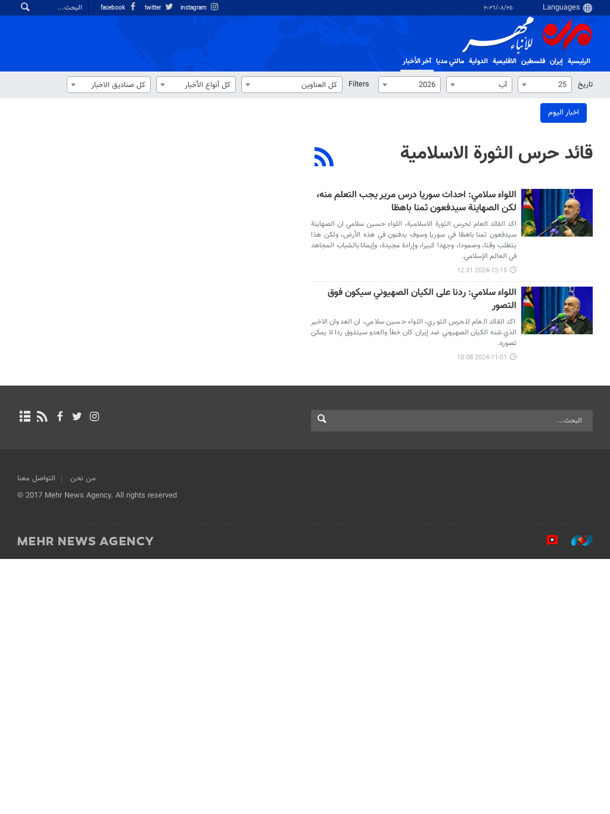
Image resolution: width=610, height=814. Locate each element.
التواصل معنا (36, 478)
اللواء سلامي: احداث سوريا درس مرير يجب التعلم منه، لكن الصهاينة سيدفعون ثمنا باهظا (416, 202)
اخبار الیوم (563, 113)
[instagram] (94, 417)
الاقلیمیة (504, 61)
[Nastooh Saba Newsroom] (576, 540)
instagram (194, 8)
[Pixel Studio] (546, 540)
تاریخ (585, 85)
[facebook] (59, 417)
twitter (154, 8)
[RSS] (324, 158)
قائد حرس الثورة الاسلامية (496, 154)
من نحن (83, 478)
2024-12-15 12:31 (482, 271)
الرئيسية (579, 61)
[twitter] (77, 417)
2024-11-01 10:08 (482, 358)
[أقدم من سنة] (557, 213)
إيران (556, 61)
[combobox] (545, 84)
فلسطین (533, 61)
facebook (114, 8)
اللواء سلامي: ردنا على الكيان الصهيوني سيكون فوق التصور (422, 300)
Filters (358, 85)
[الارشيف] (24, 417)
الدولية (478, 61)
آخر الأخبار (417, 61)
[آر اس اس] (42, 417)
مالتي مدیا (450, 61)
